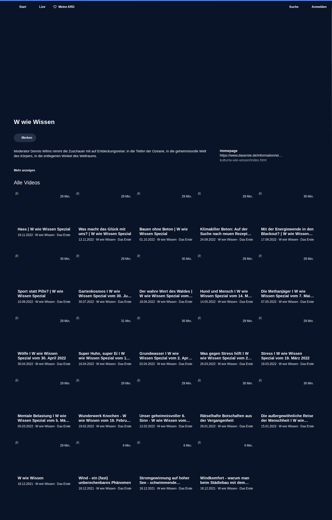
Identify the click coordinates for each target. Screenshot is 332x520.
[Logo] (289, 136)
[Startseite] (166, 6)
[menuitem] (6, 7)
